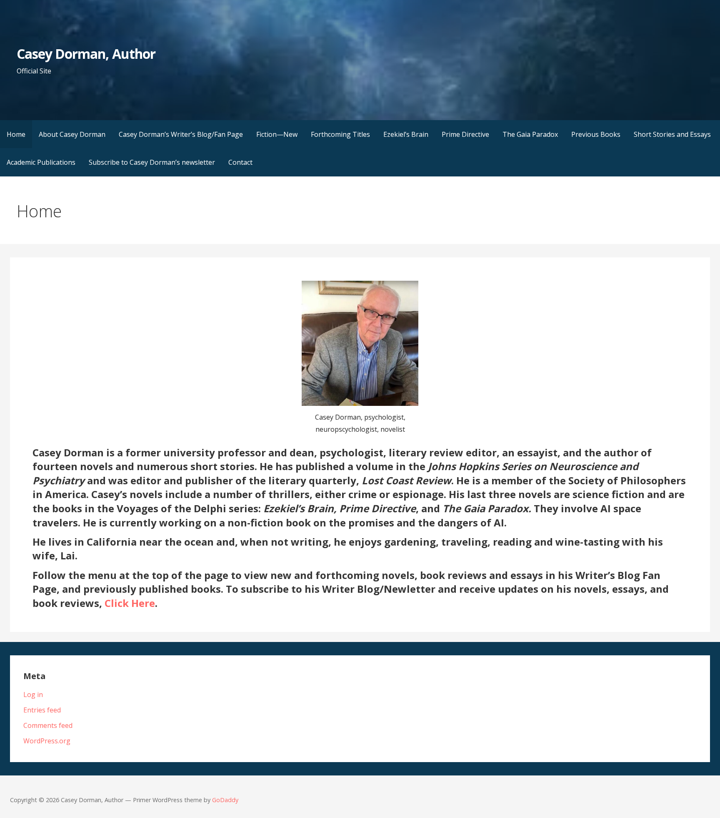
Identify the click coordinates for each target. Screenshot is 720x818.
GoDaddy (225, 800)
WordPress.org (46, 740)
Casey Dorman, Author (86, 54)
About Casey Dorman (72, 134)
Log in (33, 694)
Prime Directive (465, 134)
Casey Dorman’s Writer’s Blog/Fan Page (181, 134)
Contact (240, 162)
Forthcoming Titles (340, 134)
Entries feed (42, 710)
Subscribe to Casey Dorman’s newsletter (152, 162)
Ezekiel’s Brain (405, 134)
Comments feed (47, 725)
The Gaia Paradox (530, 134)
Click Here (130, 603)
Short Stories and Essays (672, 134)
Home (16, 134)
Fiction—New (277, 134)
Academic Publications (41, 162)
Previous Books (595, 134)
